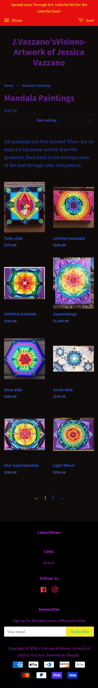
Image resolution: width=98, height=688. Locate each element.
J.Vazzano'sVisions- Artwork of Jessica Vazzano (49, 52)
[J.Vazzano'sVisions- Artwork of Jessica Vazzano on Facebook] (43, 590)
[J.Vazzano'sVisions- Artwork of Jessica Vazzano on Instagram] (55, 590)
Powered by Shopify (63, 655)
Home (8, 85)
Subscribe (80, 632)
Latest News (49, 533)
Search (49, 562)
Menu (16, 20)
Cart (89, 20)
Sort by (10, 110)
